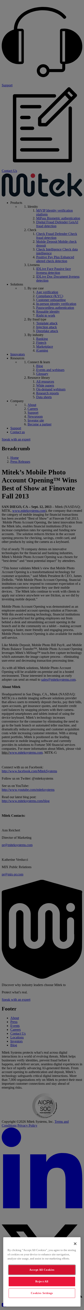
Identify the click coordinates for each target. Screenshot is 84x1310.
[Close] (75, 1243)
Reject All (41, 1281)
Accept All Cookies (41, 1269)
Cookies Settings (42, 1293)
